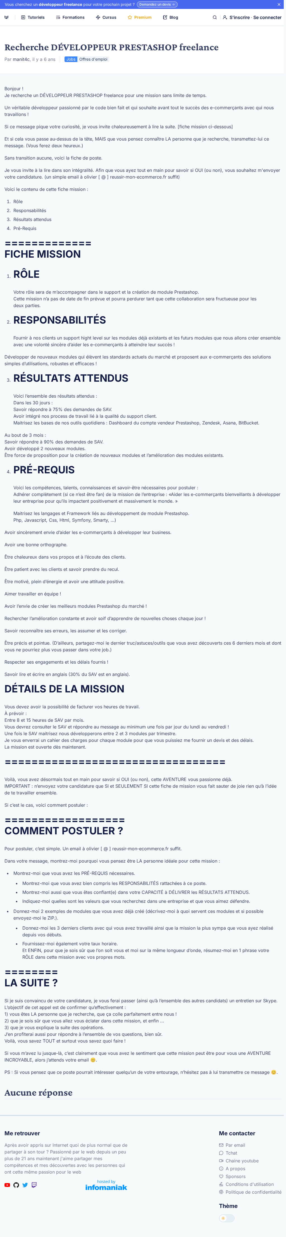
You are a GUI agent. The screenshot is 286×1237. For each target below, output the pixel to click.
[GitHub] (16, 1185)
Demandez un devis (155, 4)
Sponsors (236, 1176)
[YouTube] (7, 1185)
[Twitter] (25, 1185)
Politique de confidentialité (254, 1192)
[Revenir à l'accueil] (6, 17)
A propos (235, 1168)
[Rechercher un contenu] (214, 17)
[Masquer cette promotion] (279, 4)
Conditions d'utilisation (250, 1184)
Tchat (231, 1153)
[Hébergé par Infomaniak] (106, 1185)
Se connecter (267, 17)
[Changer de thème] (227, 1218)
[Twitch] (34, 1185)
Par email (235, 1145)
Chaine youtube (242, 1161)
